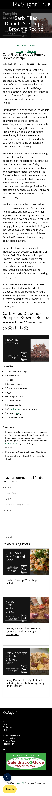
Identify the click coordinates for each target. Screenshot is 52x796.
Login (5, 724)
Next (32, 45)
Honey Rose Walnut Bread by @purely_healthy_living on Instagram (23, 631)
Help (5, 730)
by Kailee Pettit (9, 64)
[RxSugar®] (26, 4)
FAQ (4, 749)
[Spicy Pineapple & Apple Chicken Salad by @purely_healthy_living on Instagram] (26, 661)
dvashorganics (15, 409)
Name (7, 487)
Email (7, 499)
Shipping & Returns (11, 735)
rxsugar (17, 413)
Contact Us (7, 727)
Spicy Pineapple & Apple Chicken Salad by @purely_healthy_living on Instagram (25, 682)
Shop (5, 721)
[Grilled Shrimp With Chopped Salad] (26, 562)
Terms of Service (10, 741)
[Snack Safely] (26, 769)
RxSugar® (19, 782)
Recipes (31, 51)
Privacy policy (9, 738)
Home (19, 51)
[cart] (48, 4)
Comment (9, 510)
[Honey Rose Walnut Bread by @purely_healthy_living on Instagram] (26, 610)
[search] (44, 4)
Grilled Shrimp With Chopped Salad (24, 581)
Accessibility (8, 744)
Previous (22, 45)
